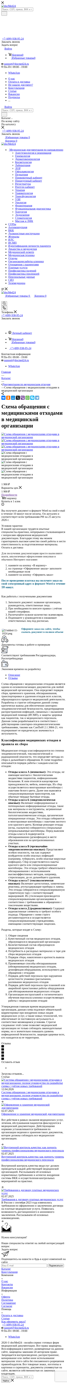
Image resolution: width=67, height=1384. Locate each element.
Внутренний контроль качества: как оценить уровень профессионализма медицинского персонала (32, 1158)
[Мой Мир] (13, 398)
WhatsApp (14, 72)
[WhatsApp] (27, 398)
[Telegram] (37, 398)
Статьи (5, 1318)
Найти (6, 1381)
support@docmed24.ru (16, 63)
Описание (14, 674)
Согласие (6, 1306)
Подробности (9, 494)
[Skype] (32, 398)
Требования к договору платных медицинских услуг (32, 1199)
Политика (7, 1299)
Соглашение (8, 1302)
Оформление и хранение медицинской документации (33, 1114)
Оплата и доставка (12, 1315)
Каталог (6, 1268)
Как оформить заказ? (13, 1321)
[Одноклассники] (8, 398)
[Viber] (23, 398)
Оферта (5, 1296)
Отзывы (13, 678)
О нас (4, 1281)
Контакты (7, 1284)
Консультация (9, 1271)
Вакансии (7, 1287)
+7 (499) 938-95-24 (13, 38)
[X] (18, 398)
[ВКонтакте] (3, 398)
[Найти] (4, 13)
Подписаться (56, 1265)
